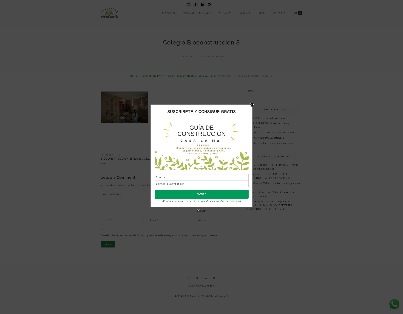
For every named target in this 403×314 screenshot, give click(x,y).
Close (252, 105)
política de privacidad (229, 201)
